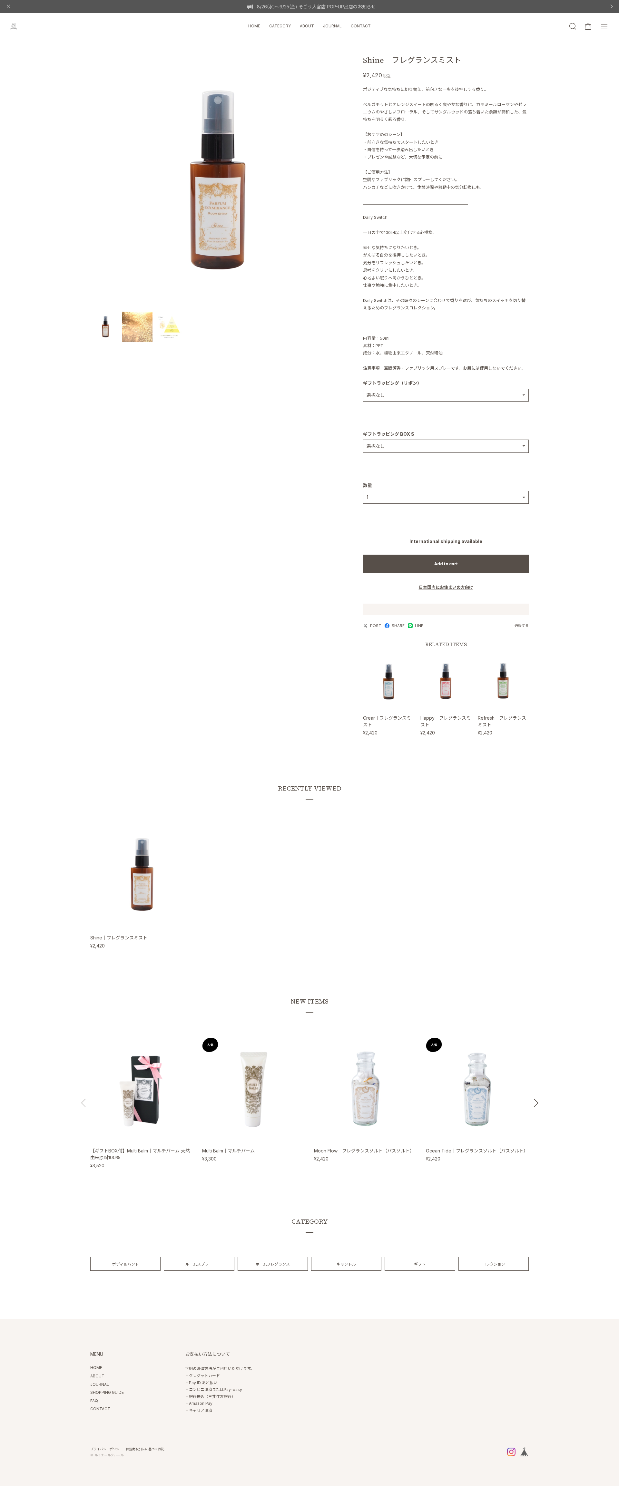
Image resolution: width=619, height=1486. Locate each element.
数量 (367, 485)
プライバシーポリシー (106, 1449)
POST (375, 625)
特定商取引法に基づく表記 (145, 1449)
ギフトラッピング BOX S (388, 434)
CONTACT (361, 26)
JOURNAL (332, 26)
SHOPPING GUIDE (107, 1392)
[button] (536, 1103)
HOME (254, 26)
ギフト (420, 1264)
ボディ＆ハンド (125, 1264)
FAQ (94, 1400)
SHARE (398, 625)
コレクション (493, 1264)
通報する (522, 625)
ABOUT (307, 26)
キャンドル (346, 1264)
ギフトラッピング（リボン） (392, 383)
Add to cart (446, 563)
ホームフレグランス (272, 1264)
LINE (419, 625)
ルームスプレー (198, 1264)
